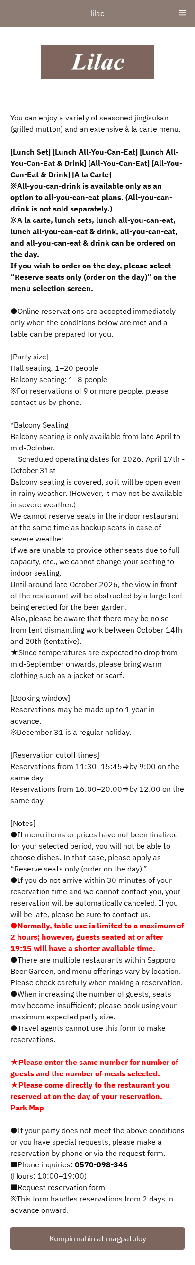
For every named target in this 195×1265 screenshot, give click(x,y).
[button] (97, 1238)
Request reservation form (61, 1187)
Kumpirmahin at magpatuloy (97, 1238)
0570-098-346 (101, 1164)
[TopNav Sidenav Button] (182, 13)
